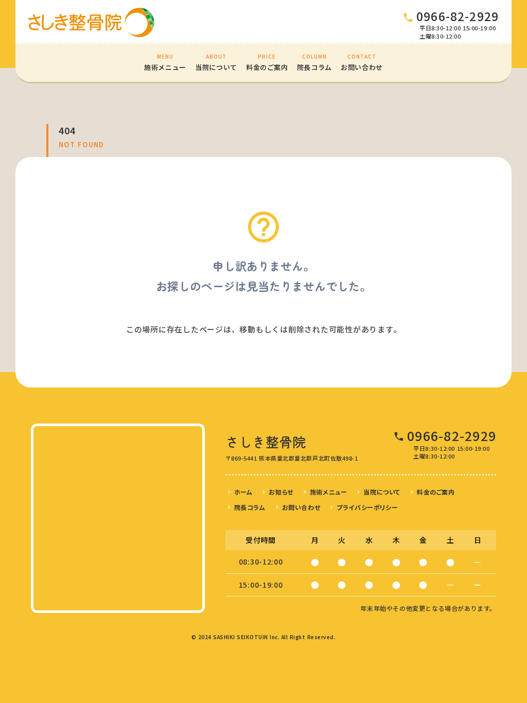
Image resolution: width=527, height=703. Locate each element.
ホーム (243, 491)
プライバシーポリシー (367, 507)
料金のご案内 (436, 491)
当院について (381, 491)
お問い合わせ (301, 507)
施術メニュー (328, 491)
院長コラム (250, 507)
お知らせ (281, 491)
